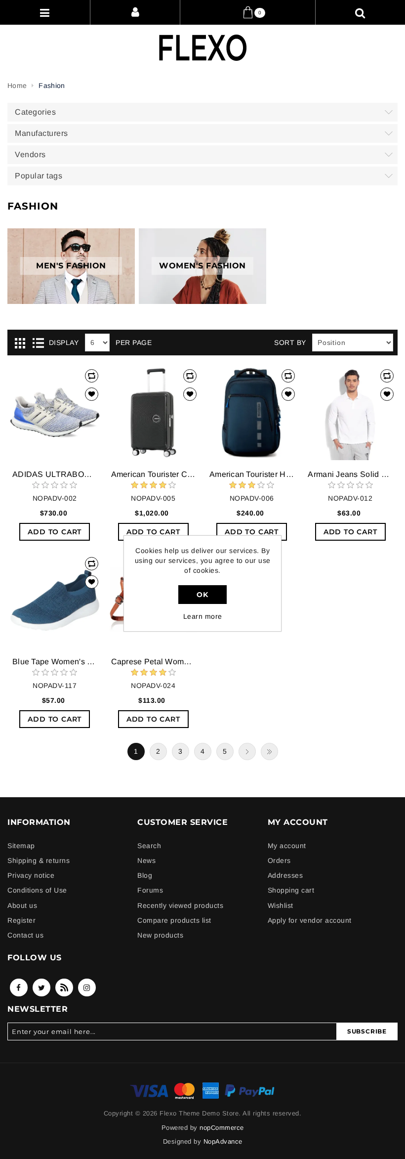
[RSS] (64, 987)
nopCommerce (222, 1127)
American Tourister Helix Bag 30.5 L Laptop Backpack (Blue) (251, 474)
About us (22, 905)
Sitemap (21, 846)
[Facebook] (19, 987)
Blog (144, 875)
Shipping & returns (38, 860)
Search (149, 846)
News (146, 860)
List (38, 343)
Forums (150, 890)
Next (247, 751)
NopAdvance (223, 1141)
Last (269, 751)
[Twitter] (41, 987)
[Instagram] (87, 987)
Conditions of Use (37, 890)
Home (17, 85)
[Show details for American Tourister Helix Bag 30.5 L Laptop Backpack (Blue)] (251, 412)
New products (160, 935)
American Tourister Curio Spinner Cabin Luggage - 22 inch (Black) (153, 474)
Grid (20, 343)
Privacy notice (30, 875)
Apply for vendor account (310, 920)
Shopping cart (291, 890)
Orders (279, 860)
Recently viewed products (180, 905)
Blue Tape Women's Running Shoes (54, 661)
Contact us (25, 935)
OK (202, 594)
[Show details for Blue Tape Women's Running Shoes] (54, 600)
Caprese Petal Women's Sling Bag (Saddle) (153, 661)
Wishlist (280, 905)
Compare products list (174, 920)
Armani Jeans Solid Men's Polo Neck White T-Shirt (350, 474)
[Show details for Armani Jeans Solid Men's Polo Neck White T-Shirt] (350, 412)
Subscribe (367, 1031)
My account (287, 846)
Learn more (202, 616)
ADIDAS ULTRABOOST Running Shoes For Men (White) (54, 474)
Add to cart (54, 531)
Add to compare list (91, 376)
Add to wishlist (91, 394)
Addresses (285, 875)
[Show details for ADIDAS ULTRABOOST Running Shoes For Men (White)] (54, 412)
